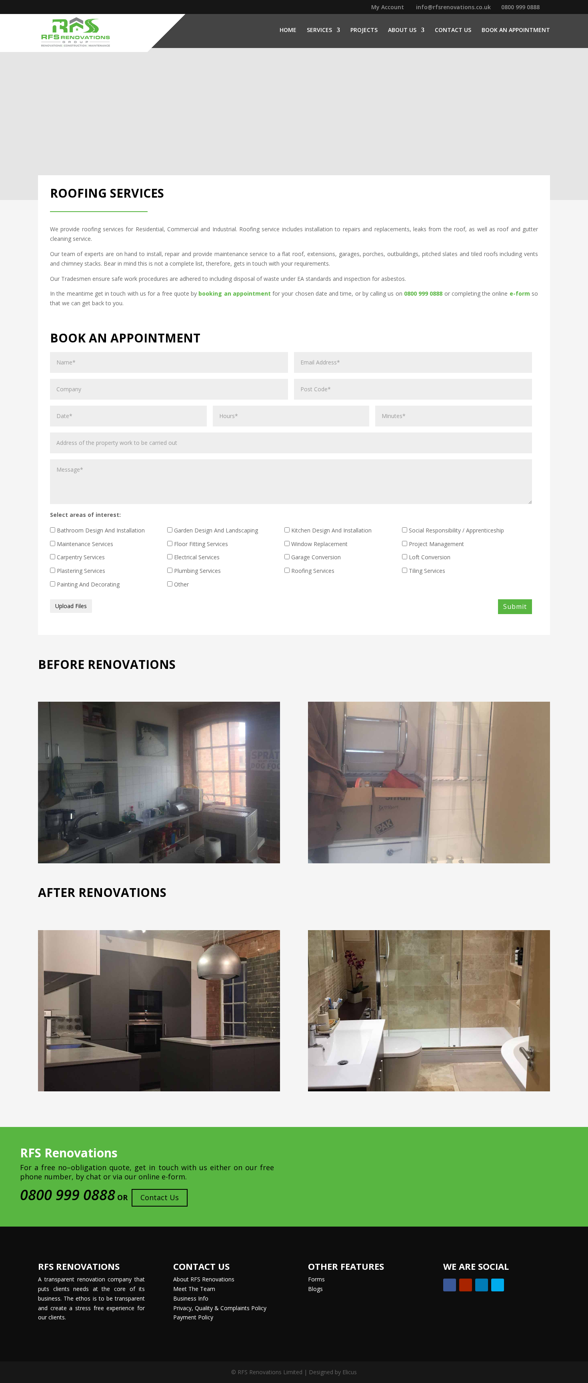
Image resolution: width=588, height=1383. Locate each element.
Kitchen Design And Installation (331, 530)
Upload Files (71, 606)
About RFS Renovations (203, 1279)
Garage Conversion (315, 557)
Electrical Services (196, 557)
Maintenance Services (84, 544)
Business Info (190, 1298)
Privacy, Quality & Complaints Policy (219, 1308)
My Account (387, 7)
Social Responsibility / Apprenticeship (455, 530)
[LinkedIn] (481, 1285)
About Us (402, 30)
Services (319, 30)
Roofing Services (312, 570)
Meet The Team (194, 1289)
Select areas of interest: (85, 514)
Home (288, 30)
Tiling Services (426, 570)
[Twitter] (497, 1285)
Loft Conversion (428, 557)
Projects (364, 30)
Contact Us (453, 30)
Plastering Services (80, 570)
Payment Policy (193, 1317)
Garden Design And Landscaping (215, 530)
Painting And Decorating (87, 584)
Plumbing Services (196, 570)
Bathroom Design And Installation (100, 530)
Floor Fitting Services (200, 544)
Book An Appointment (516, 30)
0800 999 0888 (520, 7)
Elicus (349, 1372)
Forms (316, 1279)
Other (180, 584)
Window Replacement (319, 544)
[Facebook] (449, 1285)
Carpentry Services (80, 557)
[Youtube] (465, 1285)
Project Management (435, 544)
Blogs (315, 1289)
